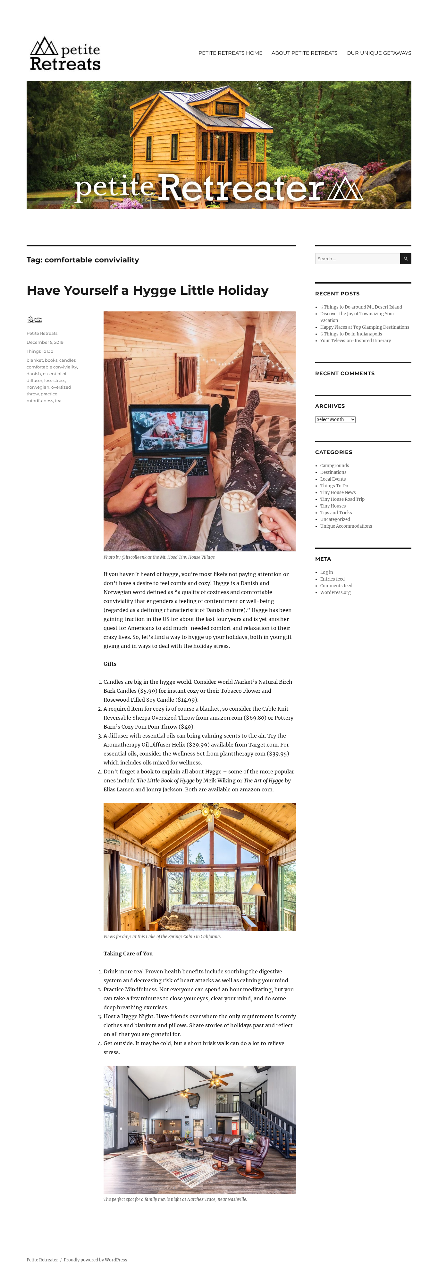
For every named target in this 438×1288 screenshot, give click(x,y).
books (51, 360)
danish (34, 373)
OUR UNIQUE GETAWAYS (379, 53)
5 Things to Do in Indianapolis (351, 334)
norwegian (38, 387)
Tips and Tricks (336, 513)
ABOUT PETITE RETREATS (305, 53)
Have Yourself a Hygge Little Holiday (148, 290)
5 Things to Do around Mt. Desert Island (361, 307)
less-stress (54, 380)
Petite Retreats (42, 333)
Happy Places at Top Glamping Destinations (364, 327)
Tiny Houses (333, 506)
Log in (326, 572)
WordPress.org (335, 592)
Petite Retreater (42, 1260)
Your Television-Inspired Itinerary (355, 340)
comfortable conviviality (52, 366)
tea (58, 400)
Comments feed (336, 586)
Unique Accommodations (346, 526)
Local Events (333, 479)
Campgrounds (334, 465)
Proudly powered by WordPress (95, 1260)
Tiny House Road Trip (342, 499)
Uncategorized (335, 519)
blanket (35, 360)
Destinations (333, 472)
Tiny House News (338, 492)
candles (67, 360)
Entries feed (332, 579)
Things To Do (40, 351)
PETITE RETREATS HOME (230, 53)
